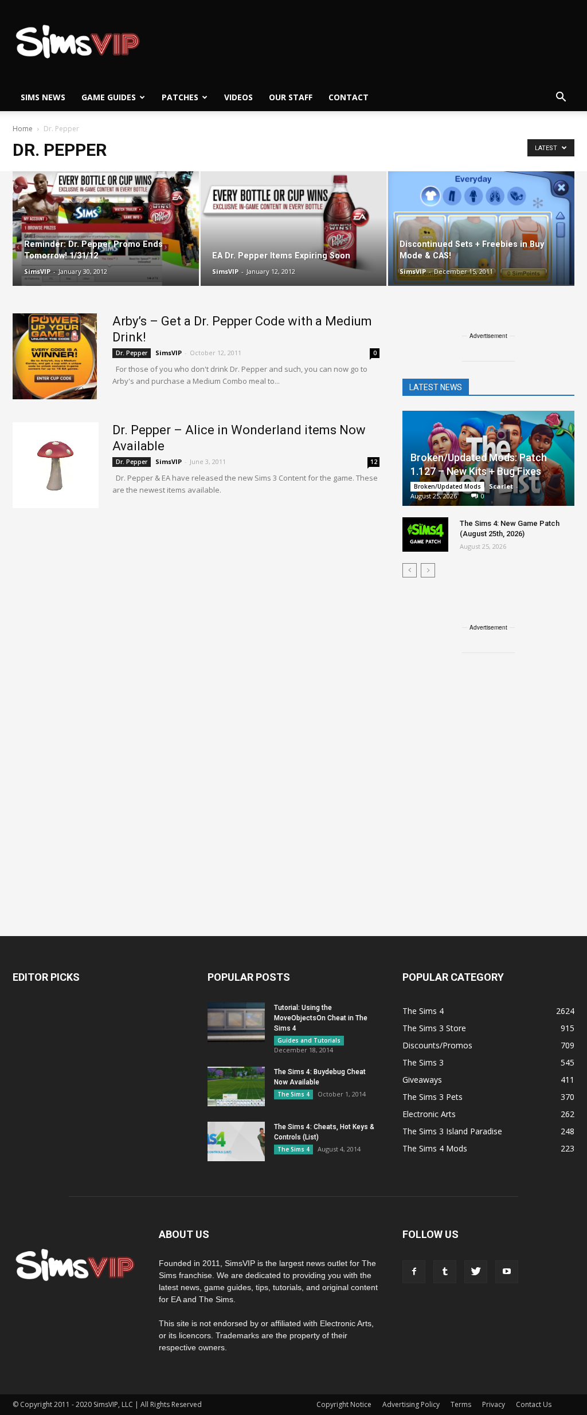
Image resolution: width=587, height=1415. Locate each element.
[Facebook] (413, 1271)
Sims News (43, 97)
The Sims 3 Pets (432, 1096)
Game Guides (108, 97)
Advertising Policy (411, 1404)
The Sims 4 (293, 1094)
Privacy (493, 1404)
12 (373, 462)
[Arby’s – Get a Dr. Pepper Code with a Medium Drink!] (55, 356)
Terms (461, 1404)
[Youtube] (506, 1271)
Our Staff (290, 97)
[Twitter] (475, 1271)
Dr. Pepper (131, 353)
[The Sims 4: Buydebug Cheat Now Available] (236, 1086)
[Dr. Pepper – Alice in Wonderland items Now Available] (56, 465)
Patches (180, 97)
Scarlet (501, 486)
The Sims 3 (423, 1062)
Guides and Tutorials (309, 1040)
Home (23, 128)
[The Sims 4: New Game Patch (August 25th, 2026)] (425, 534)
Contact (348, 97)
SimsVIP (37, 271)
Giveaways (422, 1079)
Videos (238, 97)
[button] (560, 97)
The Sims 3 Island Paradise (452, 1131)
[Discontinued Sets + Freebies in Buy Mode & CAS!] (481, 228)
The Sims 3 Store (434, 1028)
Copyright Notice (343, 1404)
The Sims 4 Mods (434, 1148)
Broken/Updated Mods (447, 486)
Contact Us (533, 1404)
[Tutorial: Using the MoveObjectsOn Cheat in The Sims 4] (236, 1022)
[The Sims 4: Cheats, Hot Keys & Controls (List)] (236, 1141)
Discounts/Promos (437, 1045)
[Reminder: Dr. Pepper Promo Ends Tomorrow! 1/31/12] (106, 228)
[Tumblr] (444, 1271)
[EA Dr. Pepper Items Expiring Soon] (294, 221)
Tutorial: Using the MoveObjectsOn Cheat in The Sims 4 (320, 1018)
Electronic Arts (429, 1114)
